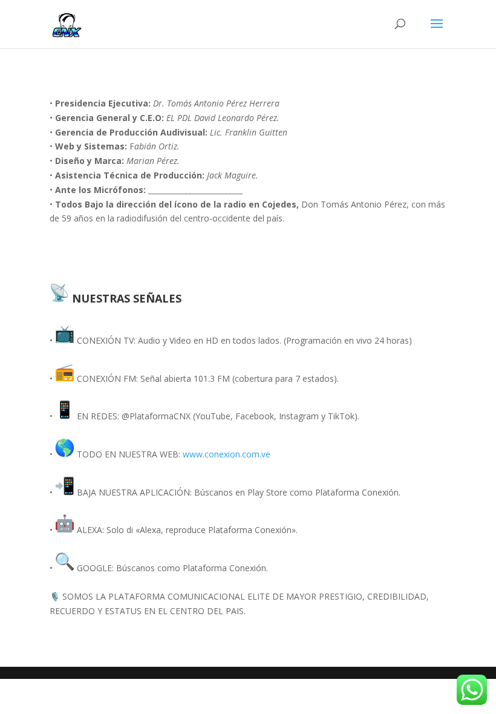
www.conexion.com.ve (226, 454)
